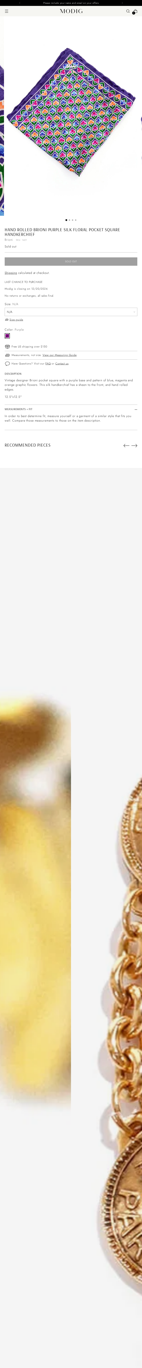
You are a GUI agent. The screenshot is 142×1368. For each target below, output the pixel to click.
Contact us (62, 364)
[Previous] (20, 3)
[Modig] (71, 11)
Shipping (11, 273)
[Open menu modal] (6, 11)
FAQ (48, 364)
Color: (14, 329)
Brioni (9, 239)
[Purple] (7, 335)
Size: (11, 304)
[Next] (122, 3)
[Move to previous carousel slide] (126, 446)
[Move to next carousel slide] (134, 445)
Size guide (16, 320)
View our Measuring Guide (60, 355)
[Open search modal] (128, 11)
